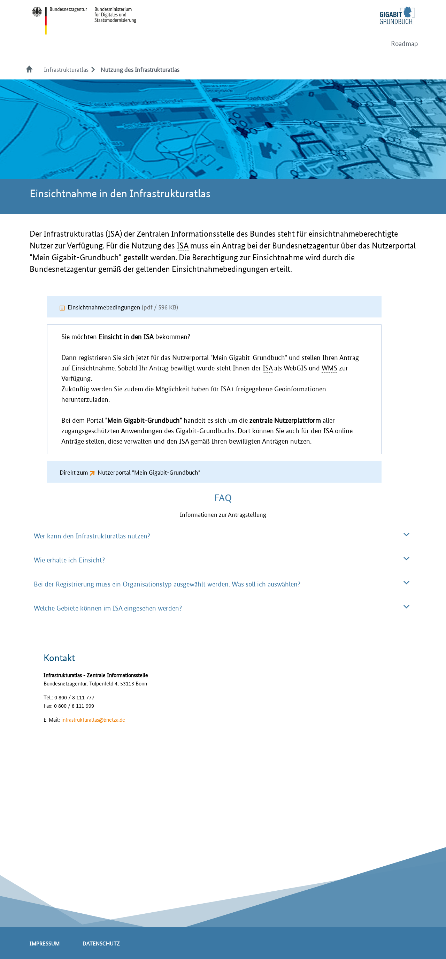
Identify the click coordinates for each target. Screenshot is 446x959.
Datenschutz (101, 943)
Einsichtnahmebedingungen (123, 306)
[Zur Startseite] (31, 69)
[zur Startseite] (84, 20)
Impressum (45, 943)
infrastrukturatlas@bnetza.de (93, 719)
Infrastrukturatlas (66, 69)
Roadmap (404, 44)
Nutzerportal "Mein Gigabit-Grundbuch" (149, 472)
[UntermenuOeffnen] (93, 69)
